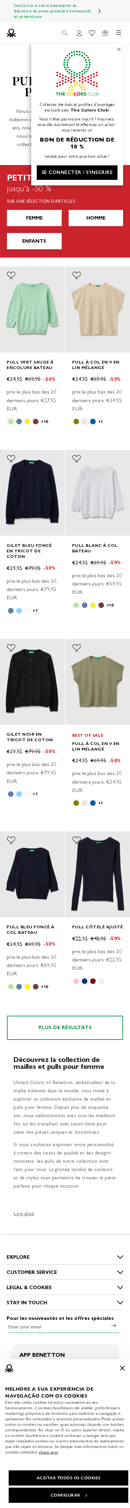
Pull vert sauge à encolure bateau (30, 364)
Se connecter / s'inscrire (77, 172)
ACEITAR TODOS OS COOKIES (69, 1478)
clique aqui (48, 1452)
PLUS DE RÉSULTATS (65, 1028)
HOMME (95, 218)
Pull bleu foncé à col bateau (30, 929)
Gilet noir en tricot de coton (30, 737)
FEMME (34, 218)
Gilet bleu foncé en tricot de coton (29, 551)
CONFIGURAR (65, 1495)
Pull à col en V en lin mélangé (96, 364)
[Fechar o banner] (122, 1368)
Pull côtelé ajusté (97, 926)
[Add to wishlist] (11, 275)
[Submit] (113, 1325)
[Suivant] (99, 11)
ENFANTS (34, 241)
